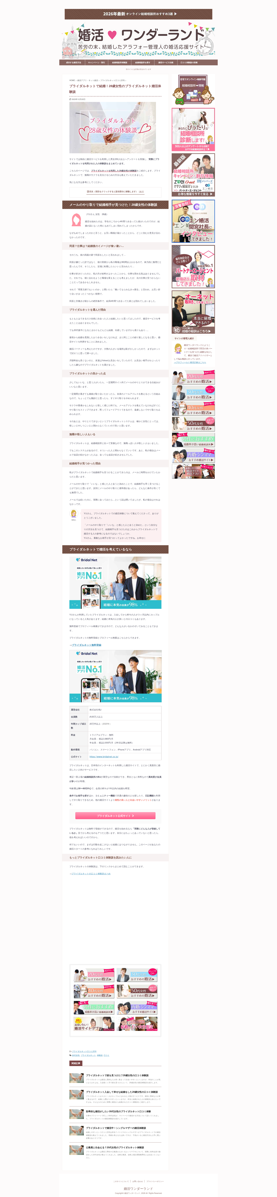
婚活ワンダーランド (76, 4)
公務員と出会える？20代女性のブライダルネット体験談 (115, 1147)
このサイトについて (121, 1181)
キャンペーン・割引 (96, 62)
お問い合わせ (137, 1181)
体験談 (100, 1055)
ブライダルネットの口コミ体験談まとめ (91, 873)
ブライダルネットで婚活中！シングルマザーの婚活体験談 (116, 1128)
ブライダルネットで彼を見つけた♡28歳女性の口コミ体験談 (117, 1075)
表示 (141, 191)
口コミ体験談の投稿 (189, 62)
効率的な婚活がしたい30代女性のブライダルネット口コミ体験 (118, 1111)
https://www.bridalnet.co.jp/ (104, 756)
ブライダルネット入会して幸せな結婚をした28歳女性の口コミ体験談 (122, 1092)
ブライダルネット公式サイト (114, 815)
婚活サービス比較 (165, 62)
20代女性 (76, 1055)
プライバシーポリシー (155, 1181)
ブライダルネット (88, 1055)
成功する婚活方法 (73, 62)
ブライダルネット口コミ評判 (84, 1051)
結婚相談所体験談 (119, 62)
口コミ (106, 1055)
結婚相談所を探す (142, 62)
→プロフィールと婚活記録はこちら (190, 362)
